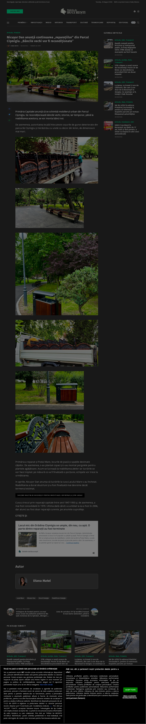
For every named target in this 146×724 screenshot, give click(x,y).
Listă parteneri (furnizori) (75, 698)
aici (51, 706)
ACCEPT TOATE (130, 690)
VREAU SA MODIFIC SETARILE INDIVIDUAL (130, 697)
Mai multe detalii (46, 684)
